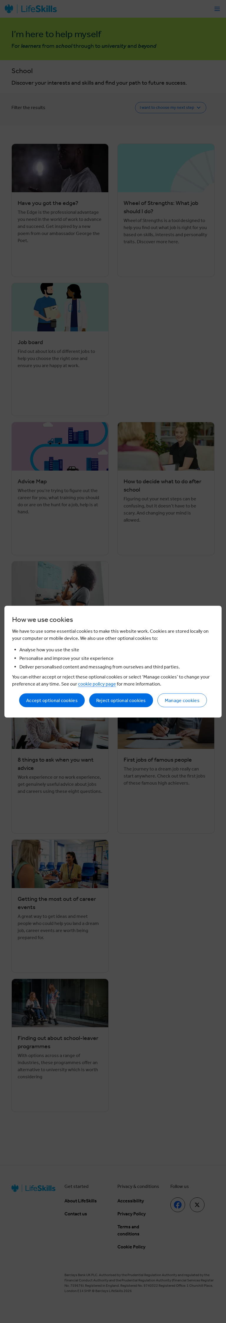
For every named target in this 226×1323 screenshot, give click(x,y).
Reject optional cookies (121, 700)
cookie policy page (97, 683)
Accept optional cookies (52, 700)
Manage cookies (182, 700)
